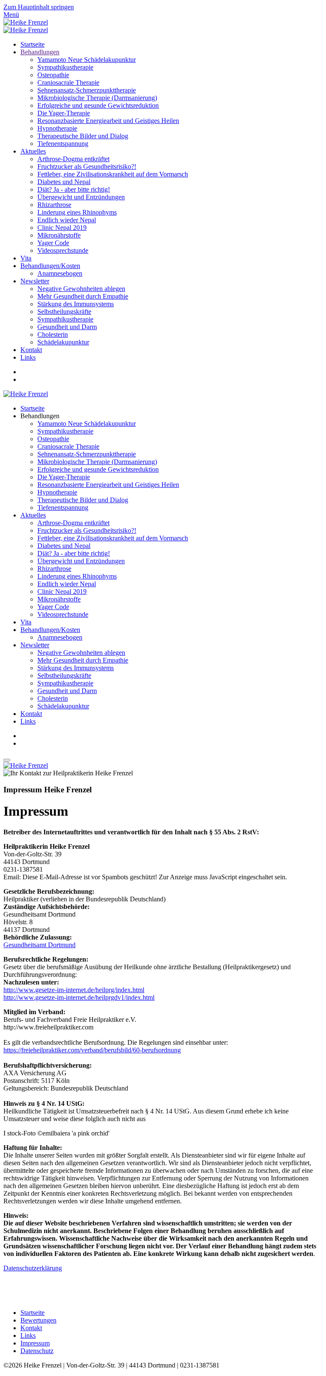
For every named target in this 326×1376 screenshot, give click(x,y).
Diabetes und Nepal (63, 181)
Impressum (35, 1343)
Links (28, 357)
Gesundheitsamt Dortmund (39, 944)
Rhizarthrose (54, 204)
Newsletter (34, 281)
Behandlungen (39, 52)
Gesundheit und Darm (67, 326)
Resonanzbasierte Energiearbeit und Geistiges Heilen (108, 120)
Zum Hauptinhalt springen (38, 7)
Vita (25, 258)
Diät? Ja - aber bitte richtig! (73, 189)
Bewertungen (38, 1320)
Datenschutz (36, 1350)
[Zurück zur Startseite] (25, 22)
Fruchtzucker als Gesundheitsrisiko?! (86, 166)
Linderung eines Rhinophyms (77, 212)
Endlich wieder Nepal (66, 220)
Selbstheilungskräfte (64, 311)
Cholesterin (52, 334)
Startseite (32, 44)
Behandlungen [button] (39, 416)
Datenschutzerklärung (32, 1268)
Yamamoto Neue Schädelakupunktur (86, 59)
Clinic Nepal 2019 (62, 227)
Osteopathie (53, 74)
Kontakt (31, 349)
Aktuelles (33, 151)
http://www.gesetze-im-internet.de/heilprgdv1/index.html (79, 997)
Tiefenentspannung (62, 143)
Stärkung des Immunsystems (75, 304)
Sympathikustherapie (65, 67)
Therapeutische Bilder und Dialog (82, 136)
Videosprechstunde (62, 250)
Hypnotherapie (57, 128)
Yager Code (53, 242)
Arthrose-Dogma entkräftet (73, 158)
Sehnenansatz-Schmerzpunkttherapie (86, 90)
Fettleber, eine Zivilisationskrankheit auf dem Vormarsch (112, 174)
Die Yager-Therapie (63, 113)
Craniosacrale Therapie (68, 82)
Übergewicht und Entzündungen (81, 197)
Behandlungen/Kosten (50, 265)
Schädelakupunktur (63, 342)
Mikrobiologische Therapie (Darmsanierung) (97, 97)
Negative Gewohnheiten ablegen (81, 288)
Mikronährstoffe (59, 235)
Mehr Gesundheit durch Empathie (82, 296)
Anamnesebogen (59, 273)
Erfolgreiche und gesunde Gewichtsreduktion (98, 105)
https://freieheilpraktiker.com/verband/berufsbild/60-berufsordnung (92, 1050)
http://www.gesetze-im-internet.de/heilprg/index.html (73, 989)
